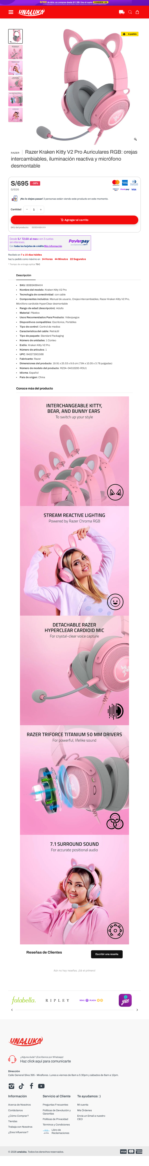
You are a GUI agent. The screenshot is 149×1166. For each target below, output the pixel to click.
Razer (15, 153)
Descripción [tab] (23, 275)
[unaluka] (31, 12)
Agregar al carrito (76, 219)
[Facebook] (31, 1086)
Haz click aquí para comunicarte (45, 1061)
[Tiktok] (21, 1086)
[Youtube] (41, 1086)
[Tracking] (121, 12)
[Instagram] (11, 1086)
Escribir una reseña (106, 954)
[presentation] (11, 1009)
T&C (38, 264)
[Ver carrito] (138, 12)
